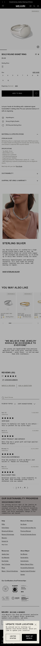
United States (13, 637)
